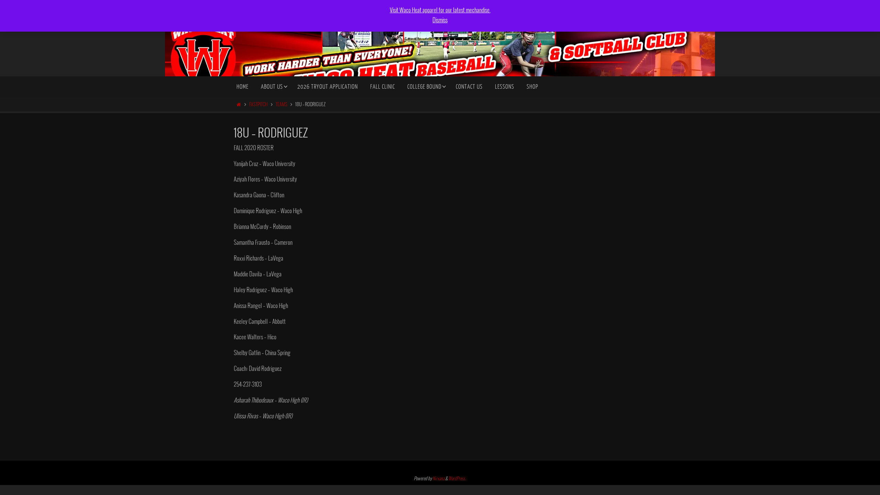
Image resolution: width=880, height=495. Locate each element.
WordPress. (457, 478)
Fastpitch (258, 104)
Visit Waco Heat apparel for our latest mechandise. (440, 10)
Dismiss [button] (440, 20)
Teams (281, 104)
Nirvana (438, 478)
